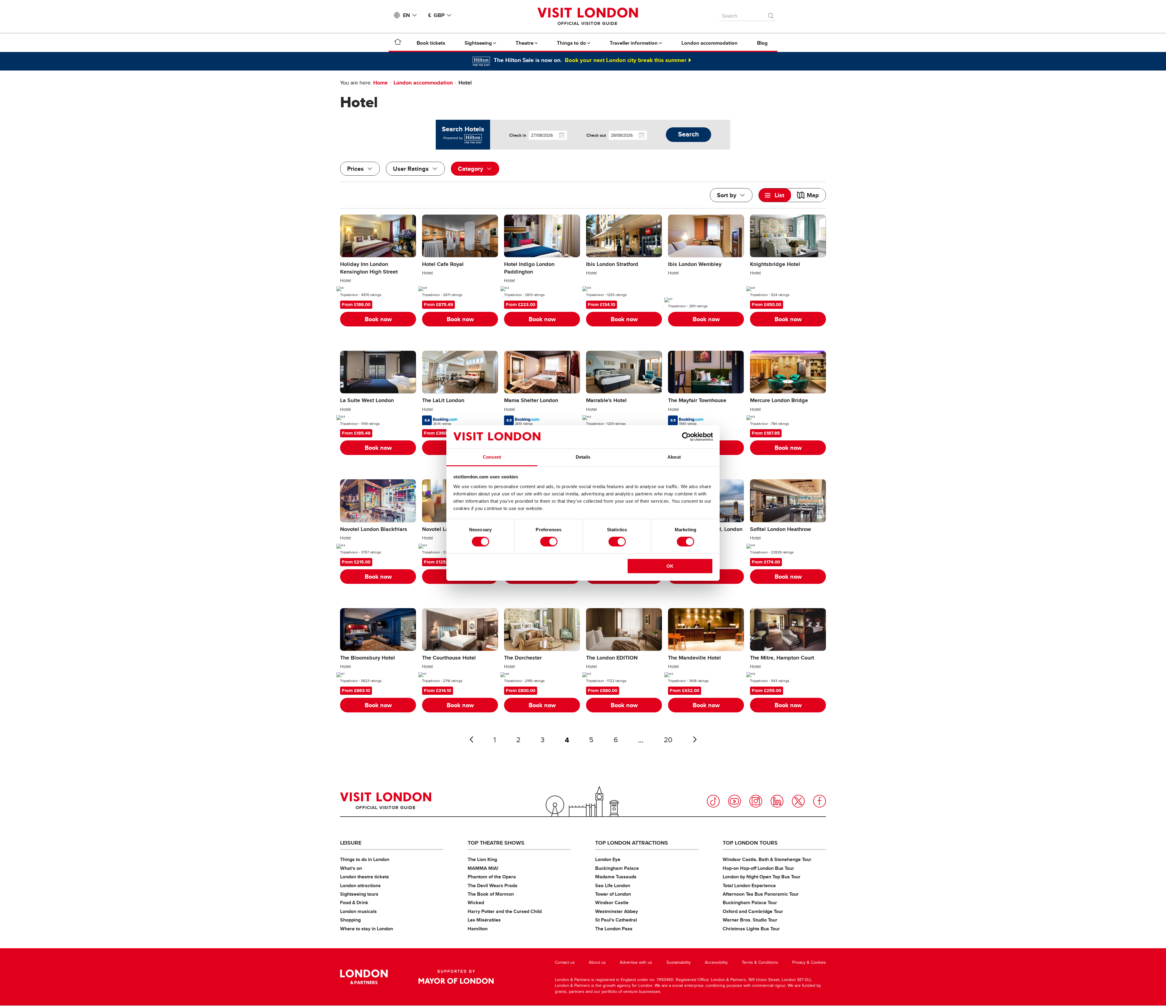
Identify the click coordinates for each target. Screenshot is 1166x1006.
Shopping (350, 919)
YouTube (734, 801)
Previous (471, 739)
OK (670, 566)
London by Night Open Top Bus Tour (761, 876)
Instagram (755, 801)
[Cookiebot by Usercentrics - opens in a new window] (686, 436)
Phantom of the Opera (492, 876)
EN (406, 15)
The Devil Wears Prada (492, 885)
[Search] (771, 14)
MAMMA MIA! (483, 868)
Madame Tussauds (615, 876)
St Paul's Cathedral (616, 919)
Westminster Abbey (616, 911)
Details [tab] (583, 457)
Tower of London (613, 894)
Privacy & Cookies (809, 962)
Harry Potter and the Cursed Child (505, 911)
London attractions (360, 885)
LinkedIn (777, 801)
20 (668, 740)
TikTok (713, 801)
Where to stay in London (366, 928)
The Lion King (482, 859)
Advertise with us (636, 962)
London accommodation (423, 83)
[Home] (398, 43)
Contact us (565, 962)
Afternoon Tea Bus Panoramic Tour (761, 894)
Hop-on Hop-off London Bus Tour (758, 868)
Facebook (819, 801)
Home (380, 83)
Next (695, 739)
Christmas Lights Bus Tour (751, 928)
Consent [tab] (492, 457)
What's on (351, 868)
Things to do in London (364, 859)
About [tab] (674, 457)
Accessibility (716, 962)
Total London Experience (749, 885)
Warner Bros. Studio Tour (750, 919)
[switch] (548, 541)
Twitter (798, 801)
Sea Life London (612, 885)
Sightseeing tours (359, 894)
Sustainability (679, 962)
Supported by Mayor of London (456, 977)
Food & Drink (354, 902)
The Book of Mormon (491, 894)
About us (597, 962)
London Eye (607, 859)
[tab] (775, 195)
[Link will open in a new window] (472, 138)
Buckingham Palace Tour (750, 902)
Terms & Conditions (760, 962)
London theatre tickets (364, 876)
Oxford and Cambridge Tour (753, 911)
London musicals (358, 911)
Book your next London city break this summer (626, 60)
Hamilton (478, 928)
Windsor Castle (612, 902)
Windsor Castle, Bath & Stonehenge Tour (767, 859)
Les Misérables (484, 919)
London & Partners (364, 977)
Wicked (476, 902)
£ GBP (436, 15)
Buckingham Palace (617, 868)
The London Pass (613, 928)
